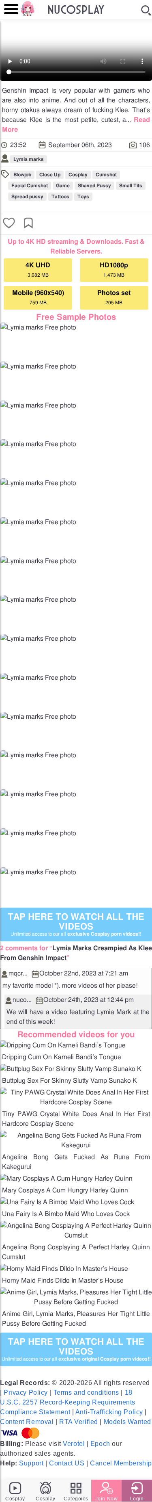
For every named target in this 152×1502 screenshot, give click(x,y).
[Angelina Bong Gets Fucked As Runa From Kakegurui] (76, 1145)
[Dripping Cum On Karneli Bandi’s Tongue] (63, 1045)
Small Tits (130, 185)
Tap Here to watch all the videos (76, 924)
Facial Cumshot (29, 185)
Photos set (114, 297)
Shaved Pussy (94, 185)
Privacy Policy (26, 1392)
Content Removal (27, 1421)
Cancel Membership (121, 1463)
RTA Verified (78, 1421)
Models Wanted (127, 1421)
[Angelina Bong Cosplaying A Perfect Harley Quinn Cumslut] (76, 1235)
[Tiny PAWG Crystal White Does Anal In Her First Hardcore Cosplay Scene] (76, 1102)
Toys (83, 196)
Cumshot (106, 174)
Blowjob (22, 174)
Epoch (100, 1443)
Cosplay (78, 174)
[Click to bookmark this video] (28, 224)
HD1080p (114, 269)
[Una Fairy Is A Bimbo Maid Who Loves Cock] (67, 1202)
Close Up (49, 174)
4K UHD (38, 269)
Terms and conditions (86, 1392)
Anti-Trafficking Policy (109, 1412)
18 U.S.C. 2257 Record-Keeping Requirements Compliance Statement (67, 1402)
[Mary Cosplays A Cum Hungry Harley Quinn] (66, 1178)
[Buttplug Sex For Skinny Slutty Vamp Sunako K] (70, 1069)
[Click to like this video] (9, 224)
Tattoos (60, 196)
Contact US (67, 1463)
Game (63, 185)
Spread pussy (27, 196)
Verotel (74, 1443)
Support (31, 1463)
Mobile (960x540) (38, 297)
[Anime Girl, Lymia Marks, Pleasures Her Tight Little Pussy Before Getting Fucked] (76, 1302)
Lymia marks (28, 159)
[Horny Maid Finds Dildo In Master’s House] (64, 1269)
